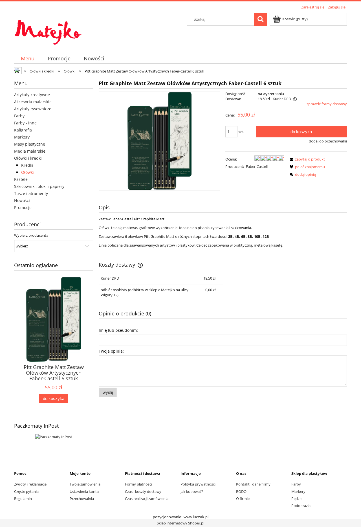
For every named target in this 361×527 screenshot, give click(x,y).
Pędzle (296, 498)
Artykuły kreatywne (32, 94)
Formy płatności (138, 484)
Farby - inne (25, 123)
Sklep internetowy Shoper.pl (180, 523)
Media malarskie (29, 151)
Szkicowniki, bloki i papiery (39, 186)
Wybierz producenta (31, 235)
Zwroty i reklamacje (30, 484)
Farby (19, 115)
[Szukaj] (260, 19)
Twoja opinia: (111, 351)
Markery (22, 137)
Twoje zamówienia (85, 484)
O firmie (243, 498)
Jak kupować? (191, 491)
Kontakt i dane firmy (253, 484)
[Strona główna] (48, 29)
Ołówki (27, 172)
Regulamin (23, 498)
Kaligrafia (23, 130)
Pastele (21, 179)
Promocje (23, 207)
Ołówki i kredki (28, 158)
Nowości (22, 200)
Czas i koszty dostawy (143, 491)
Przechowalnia (82, 498)
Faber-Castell (257, 166)
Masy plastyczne (29, 144)
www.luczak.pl (196, 517)
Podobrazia (301, 505)
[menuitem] (27, 58)
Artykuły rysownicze (32, 108)
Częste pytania (26, 491)
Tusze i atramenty (31, 193)
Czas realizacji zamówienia (146, 498)
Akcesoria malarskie (33, 101)
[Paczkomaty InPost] (53, 436)
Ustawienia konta (84, 491)
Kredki (27, 165)
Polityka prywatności (197, 484)
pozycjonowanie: (168, 517)
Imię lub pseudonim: (118, 330)
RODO (241, 491)
